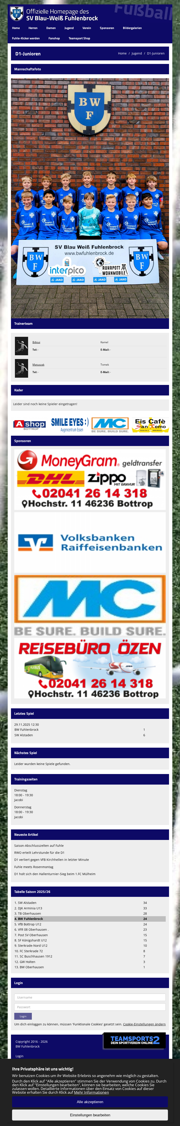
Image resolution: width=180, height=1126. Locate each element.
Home (16, 27)
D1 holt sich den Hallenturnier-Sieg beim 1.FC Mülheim (54, 874)
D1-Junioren (156, 53)
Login (19, 1056)
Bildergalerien (132, 27)
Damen (51, 27)
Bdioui (36, 342)
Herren (33, 27)
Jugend (69, 27)
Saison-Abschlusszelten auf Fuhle (39, 845)
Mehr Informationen (91, 1092)
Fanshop (54, 38)
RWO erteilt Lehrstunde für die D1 (39, 852)
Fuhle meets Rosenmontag (33, 867)
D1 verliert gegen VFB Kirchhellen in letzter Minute (51, 860)
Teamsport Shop (79, 38)
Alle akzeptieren (90, 1102)
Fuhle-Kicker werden (26, 38)
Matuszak (38, 364)
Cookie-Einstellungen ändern (144, 1024)
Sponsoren (107, 27)
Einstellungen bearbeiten (90, 1115)
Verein (87, 27)
